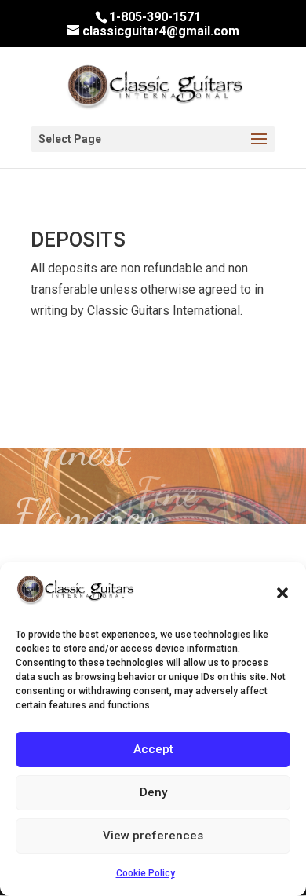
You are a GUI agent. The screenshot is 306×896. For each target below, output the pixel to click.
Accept (153, 749)
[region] (153, 486)
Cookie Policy (145, 873)
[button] (282, 593)
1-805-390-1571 (155, 16)
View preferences (153, 835)
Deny (153, 792)
